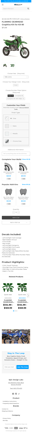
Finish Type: (16, 112)
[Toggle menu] (2, 4)
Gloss (14, 118)
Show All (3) (26, 159)
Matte (14, 126)
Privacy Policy (7, 418)
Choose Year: (16, 73)
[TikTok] (19, 394)
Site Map (5, 420)
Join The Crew (22, 367)
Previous (2, 295)
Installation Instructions (10, 401)
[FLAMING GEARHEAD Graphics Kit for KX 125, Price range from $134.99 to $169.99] (22, 287)
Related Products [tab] (16, 277)
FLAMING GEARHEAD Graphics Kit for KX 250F (8, 301)
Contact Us (5, 409)
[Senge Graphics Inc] (18, 4)
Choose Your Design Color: (16, 82)
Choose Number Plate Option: (16, 91)
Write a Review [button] (25, 19)
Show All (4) (26, 184)
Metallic (15, 133)
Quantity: (16, 209)
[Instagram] (16, 394)
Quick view (8, 295)
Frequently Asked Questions (11, 403)
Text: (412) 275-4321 (16, 388)
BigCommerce (14, 424)
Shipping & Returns (7, 411)
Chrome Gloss (17, 141)
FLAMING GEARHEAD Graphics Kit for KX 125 (22, 301)
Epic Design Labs (23, 424)
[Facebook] (13, 394)
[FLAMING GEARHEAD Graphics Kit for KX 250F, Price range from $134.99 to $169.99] (8, 287)
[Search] (28, 8)
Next (28, 295)
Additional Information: (16, 150)
